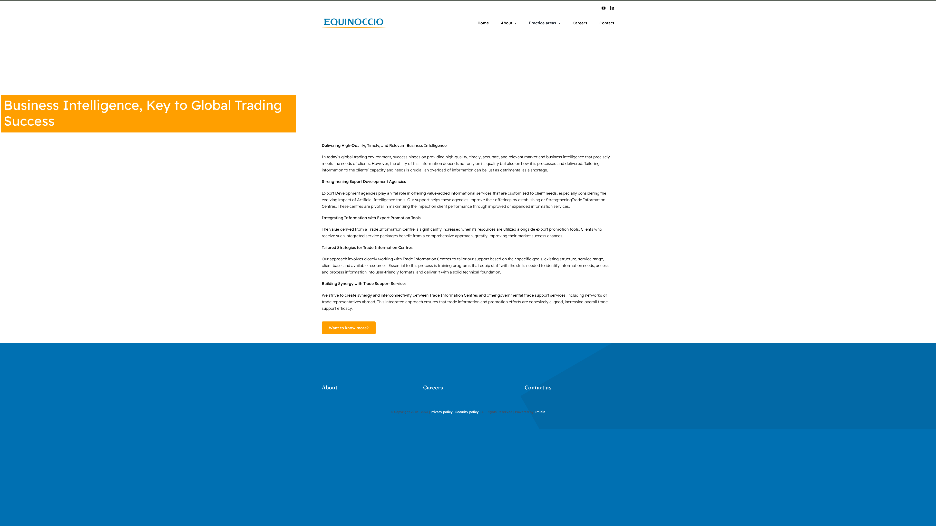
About (329, 387)
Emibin (540, 412)
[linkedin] (612, 8)
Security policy (467, 412)
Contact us (538, 387)
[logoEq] (354, 20)
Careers (433, 387)
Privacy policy (442, 412)
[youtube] (603, 8)
